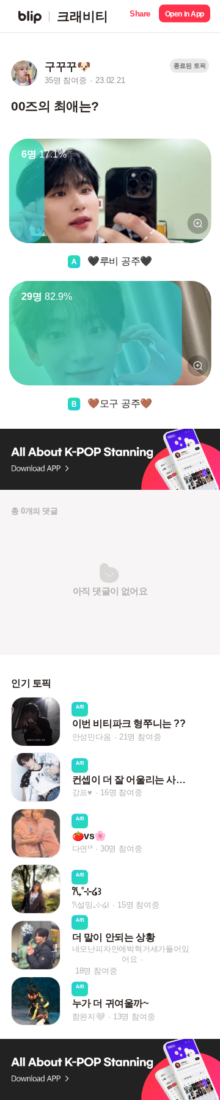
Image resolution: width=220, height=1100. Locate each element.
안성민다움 (91, 736)
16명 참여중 (121, 793)
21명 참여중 (140, 736)
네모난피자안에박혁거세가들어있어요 (130, 954)
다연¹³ (82, 848)
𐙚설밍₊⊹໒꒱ (91, 904)
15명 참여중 (138, 904)
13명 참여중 (134, 1016)
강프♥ (82, 793)
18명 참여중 (96, 970)
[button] (140, 16)
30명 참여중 (121, 848)
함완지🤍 (88, 1016)
